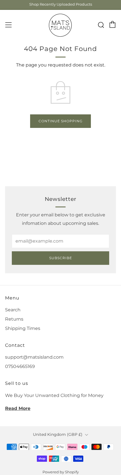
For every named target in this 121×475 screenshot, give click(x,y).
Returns (14, 319)
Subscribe (60, 258)
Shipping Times (22, 328)
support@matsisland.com (34, 357)
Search (13, 309)
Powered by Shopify (60, 472)
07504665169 (20, 366)
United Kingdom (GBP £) (57, 434)
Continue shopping (60, 121)
